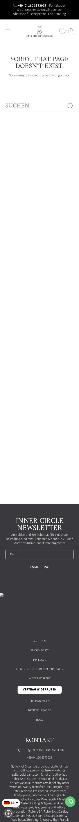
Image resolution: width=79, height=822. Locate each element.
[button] (8, 31)
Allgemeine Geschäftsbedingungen (39, 669)
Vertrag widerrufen (39, 689)
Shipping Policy (40, 701)
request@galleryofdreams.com (40, 750)
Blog (39, 720)
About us (39, 641)
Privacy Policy (40, 650)
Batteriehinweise (39, 710)
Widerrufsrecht (39, 678)
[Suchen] (70, 106)
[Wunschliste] (62, 31)
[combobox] (39, 106)
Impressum (39, 660)
